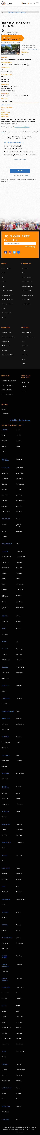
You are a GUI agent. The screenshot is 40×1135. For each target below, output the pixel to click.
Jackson (18, 1119)
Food (3, 286)
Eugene (18, 925)
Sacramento (5, 495)
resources (25, 327)
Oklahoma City (20, 899)
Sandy (4, 1057)
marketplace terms (20, 1129)
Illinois (5, 649)
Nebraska (5, 811)
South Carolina (5, 965)
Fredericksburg (6, 1027)
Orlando (4, 589)
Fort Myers (5, 562)
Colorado (6, 519)
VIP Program (5, 341)
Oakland (4, 484)
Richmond (19, 1075)
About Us (4, 404)
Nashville (18, 998)
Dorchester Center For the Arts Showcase (18, 152)
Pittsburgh (5, 948)
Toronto (4, 917)
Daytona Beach (6, 557)
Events (4, 263)
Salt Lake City (20, 1051)
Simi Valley (19, 511)
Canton (18, 1011)
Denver (4, 531)
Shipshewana (6, 678)
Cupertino (5, 473)
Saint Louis (5, 779)
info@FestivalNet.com (20, 420)
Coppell (4, 1016)
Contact (24, 391)
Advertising (5, 413)
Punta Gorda (19, 589)
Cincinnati (5, 892)
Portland (4, 930)
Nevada (5, 855)
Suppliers (24, 346)
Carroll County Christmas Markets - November (20, 155)
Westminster (6, 729)
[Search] (34, 3)
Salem (18, 930)
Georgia (5, 616)
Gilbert (18, 430)
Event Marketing (7, 389)
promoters (5, 327)
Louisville (4, 691)
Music (3, 273)
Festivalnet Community (25, 376)
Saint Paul (19, 760)
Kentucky (5, 685)
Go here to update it (22, 127)
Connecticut (7, 544)
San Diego (5, 500)
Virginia (5, 1064)
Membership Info (27, 332)
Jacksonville (5, 568)
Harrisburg (5, 943)
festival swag (26, 299)
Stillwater (4, 766)
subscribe (29, 247)
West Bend (5, 1112)
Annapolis (19, 718)
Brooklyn (4, 873)
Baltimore (5, 724)
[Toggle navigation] (37, 3)
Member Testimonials (28, 337)
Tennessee (6, 987)
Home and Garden (7, 299)
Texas (4, 1005)
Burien (4, 1093)
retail (23, 273)
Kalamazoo (5, 748)
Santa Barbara (6, 511)
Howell (18, 742)
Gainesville (19, 562)
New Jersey (6, 824)
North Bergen (6, 835)
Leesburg (4, 573)
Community (25, 382)
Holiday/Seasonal (7, 295)
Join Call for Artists (8, 354)
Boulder (4, 524)
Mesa (3, 435)
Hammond (19, 698)
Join (3, 132)
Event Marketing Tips (8, 337)
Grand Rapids (6, 742)
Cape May (19, 824)
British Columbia (5, 459)
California (6, 467)
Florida (5, 551)
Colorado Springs (18, 525)
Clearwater (19, 551)
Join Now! (20, 170)
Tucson (18, 446)
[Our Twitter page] (14, 252)
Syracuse (18, 879)
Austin (18, 1005)
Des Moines (5, 634)
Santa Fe (4, 848)
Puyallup (18, 1093)
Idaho (4, 641)
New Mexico (6, 842)
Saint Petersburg (5, 596)
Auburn (18, 1088)
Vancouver (19, 459)
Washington (7, 1088)
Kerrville (4, 1033)
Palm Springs (20, 484)
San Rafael (19, 506)
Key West (19, 568)
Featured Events (6, 313)
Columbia (19, 964)
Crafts (3, 281)
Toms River (19, 835)
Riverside (18, 489)
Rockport (18, 1038)
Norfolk (4, 1075)
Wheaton (18, 660)
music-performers (27, 281)
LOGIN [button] (24, 3)
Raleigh (18, 798)
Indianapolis (19, 673)
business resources (27, 295)
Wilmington (19, 804)
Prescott (4, 441)
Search (4, 317)
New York (5, 868)
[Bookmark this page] (18, 252)
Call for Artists (6, 268)
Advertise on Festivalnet (9, 380)
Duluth (18, 755)
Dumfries (4, 1070)
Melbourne (19, 573)
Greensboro (5, 798)
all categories (26, 304)
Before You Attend (20, 160)
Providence (19, 956)
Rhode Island (4, 956)
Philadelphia (19, 943)
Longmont (19, 531)
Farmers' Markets (7, 304)
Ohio (4, 886)
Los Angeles (19, 478)
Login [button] (26, 175)
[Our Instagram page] (9, 252)
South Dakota (5, 979)
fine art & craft (26, 290)
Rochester (5, 879)
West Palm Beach (5, 608)
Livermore (5, 478)
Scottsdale (19, 441)
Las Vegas (19, 855)
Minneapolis (5, 760)
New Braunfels (6, 1038)
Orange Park (20, 584)
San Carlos (19, 495)
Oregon (5, 925)
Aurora (18, 519)
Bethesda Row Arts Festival (13, 146)
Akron (17, 886)
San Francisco (20, 500)
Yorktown (18, 1080)
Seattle (4, 1099)
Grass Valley (19, 473)
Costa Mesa (19, 467)
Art (3, 277)
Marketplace (26, 263)
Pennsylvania (7, 938)
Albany (18, 868)
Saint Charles (6, 660)
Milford (18, 544)
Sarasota (18, 595)
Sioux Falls (19, 979)
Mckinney (19, 1033)
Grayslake (19, 654)
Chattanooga (20, 987)
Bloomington (20, 649)
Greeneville (5, 993)
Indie (3, 308)
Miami (3, 578)
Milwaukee (19, 1106)
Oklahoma (6, 899)
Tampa (4, 602)
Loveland (4, 536)
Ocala (3, 584)
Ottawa (18, 912)
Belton (4, 1011)
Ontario (5, 912)
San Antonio (5, 1044)
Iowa (4, 629)
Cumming (5, 621)
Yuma (3, 451)
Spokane (18, 1099)
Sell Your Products (7, 394)
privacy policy (31, 1129)
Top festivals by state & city (12, 425)
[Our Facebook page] (5, 252)
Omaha (4, 817)
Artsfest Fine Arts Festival (13, 149)
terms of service (8, 1129)
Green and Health (7, 290)
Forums (24, 386)
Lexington (19, 685)
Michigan (5, 737)
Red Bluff (4, 489)
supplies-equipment (27, 286)
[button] (20, 39)
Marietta (18, 621)
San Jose (4, 506)
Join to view (5, 105)
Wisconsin (6, 1106)
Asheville (18, 786)
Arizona (5, 430)
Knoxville (18, 993)
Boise (17, 641)
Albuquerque (20, 842)
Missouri (5, 773)
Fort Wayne (5, 673)
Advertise (4, 350)
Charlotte (4, 793)
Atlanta (18, 616)
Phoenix (18, 435)
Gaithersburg (20, 724)
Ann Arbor (19, 737)
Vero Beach (19, 602)
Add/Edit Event (6, 332)
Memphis (4, 998)
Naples (18, 578)
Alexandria (19, 1064)
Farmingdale (20, 829)
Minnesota (6, 755)
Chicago (4, 654)
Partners (24, 350)
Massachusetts (7, 711)
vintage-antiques (27, 277)
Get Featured (5, 346)
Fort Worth (19, 1022)
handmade (25, 268)
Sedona (4, 446)
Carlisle (18, 938)
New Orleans (6, 704)
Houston (18, 1027)
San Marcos (19, 1044)
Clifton (4, 829)
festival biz (5, 376)
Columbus (19, 892)
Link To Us (25, 354)
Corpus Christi (20, 1016)
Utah (4, 1051)
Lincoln (18, 811)
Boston (18, 711)
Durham (18, 793)
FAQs (23, 363)
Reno (3, 861)
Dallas (3, 1022)
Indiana (5, 667)
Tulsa (3, 905)
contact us (20, 1132)
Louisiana (5, 698)
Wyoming (5, 1119)
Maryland (6, 718)
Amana (18, 629)
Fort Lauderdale (20, 557)
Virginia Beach (6, 1080)
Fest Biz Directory (7, 385)
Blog (23, 359)
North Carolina (5, 787)
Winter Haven (20, 607)
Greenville (5, 971)
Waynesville (5, 804)
